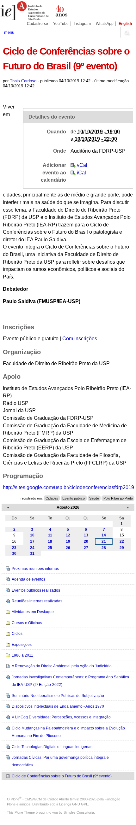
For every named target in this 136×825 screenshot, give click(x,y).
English (125, 23)
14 (104, 535)
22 (122, 541)
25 (50, 548)
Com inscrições (79, 338)
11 (50, 535)
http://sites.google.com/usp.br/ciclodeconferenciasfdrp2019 (68, 487)
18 (50, 541)
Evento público (73, 498)
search (126, 32)
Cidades (52, 498)
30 (14, 553)
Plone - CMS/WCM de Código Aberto (40, 799)
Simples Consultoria (79, 812)
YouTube (61, 23)
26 (68, 548)
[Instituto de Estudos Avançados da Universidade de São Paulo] (34, 10)
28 (104, 548)
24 (32, 548)
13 (86, 535)
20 (86, 541)
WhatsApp (105, 23)
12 (68, 535)
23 (14, 548)
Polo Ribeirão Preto (118, 498)
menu (9, 32)
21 (104, 541)
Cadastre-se (37, 23)
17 (32, 541)
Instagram (82, 23)
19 (68, 541)
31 (32, 553)
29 (122, 548)
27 (86, 548)
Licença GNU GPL (73, 804)
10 (32, 535)
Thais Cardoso (23, 81)
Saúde (94, 498)
